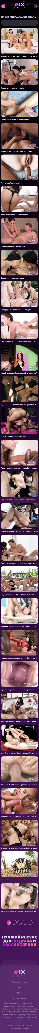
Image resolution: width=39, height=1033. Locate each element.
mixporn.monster (24, 1025)
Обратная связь (19, 982)
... (19, 922)
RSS (20, 987)
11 (24, 922)
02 (14, 922)
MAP (19, 993)
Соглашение (19, 998)
